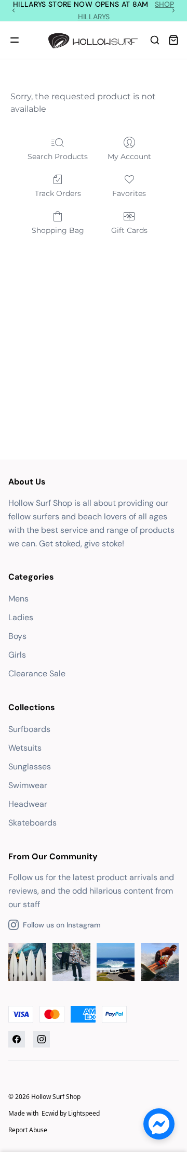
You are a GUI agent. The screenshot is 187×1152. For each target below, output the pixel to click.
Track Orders (58, 193)
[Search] (155, 40)
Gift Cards (129, 230)
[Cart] (173, 40)
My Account (129, 156)
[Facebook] (16, 1039)
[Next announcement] (173, 10)
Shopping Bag (58, 230)
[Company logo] (93, 40)
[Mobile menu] (14, 40)
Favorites (129, 193)
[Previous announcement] (13, 10)
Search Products (58, 156)
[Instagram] (41, 1039)
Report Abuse (27, 1129)
